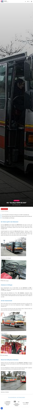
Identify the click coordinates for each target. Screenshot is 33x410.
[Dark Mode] (25, 1)
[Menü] (31, 1)
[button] (2, 408)
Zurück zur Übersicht (5, 211)
